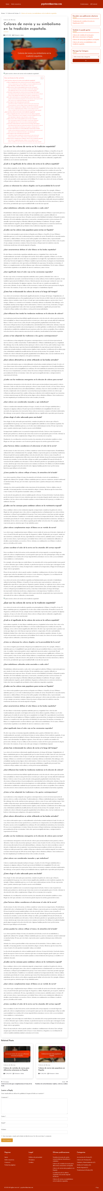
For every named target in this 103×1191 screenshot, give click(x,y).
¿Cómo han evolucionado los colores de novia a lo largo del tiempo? (23, 92)
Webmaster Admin (19, 35)
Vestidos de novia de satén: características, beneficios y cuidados (61, 1159)
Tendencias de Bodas (83, 1170)
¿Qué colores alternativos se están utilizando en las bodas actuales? (23, 97)
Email (3, 1123)
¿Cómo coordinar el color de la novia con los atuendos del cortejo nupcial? (24, 110)
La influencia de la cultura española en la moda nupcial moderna (61, 1174)
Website (3, 1129)
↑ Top (96, 1187)
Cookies (31, 1162)
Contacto (7, 1162)
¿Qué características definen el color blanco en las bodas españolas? (23, 88)
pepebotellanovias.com (51, 4)
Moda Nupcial (81, 1167)
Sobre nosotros (16, 4)
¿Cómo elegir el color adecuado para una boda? (18, 102)
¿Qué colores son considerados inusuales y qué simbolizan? (21, 100)
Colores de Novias (9, 19)
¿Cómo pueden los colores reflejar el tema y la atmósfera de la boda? (23, 105)
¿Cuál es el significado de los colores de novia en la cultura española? (23, 82)
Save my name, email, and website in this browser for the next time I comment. (27, 1136)
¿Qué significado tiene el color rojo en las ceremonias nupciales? (22, 90)
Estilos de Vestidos (82, 1165)
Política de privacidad (35, 1157)
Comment (4, 1097)
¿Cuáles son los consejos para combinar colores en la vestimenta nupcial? (24, 107)
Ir (86, 60)
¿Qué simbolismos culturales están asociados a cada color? (21, 85)
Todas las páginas (10, 1165)
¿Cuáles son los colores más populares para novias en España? (21, 87)
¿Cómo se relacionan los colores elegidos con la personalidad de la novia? (24, 84)
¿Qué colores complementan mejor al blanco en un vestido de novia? (23, 108)
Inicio (7, 4)
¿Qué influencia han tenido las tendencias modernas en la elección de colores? (25, 93)
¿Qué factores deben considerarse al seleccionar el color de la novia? (23, 103)
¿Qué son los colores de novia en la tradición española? (20, 80)
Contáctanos (84, 4)
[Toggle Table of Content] (41, 78)
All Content (93, 4)
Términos (32, 1160)
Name (3, 1116)
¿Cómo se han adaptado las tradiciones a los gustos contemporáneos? (23, 95)
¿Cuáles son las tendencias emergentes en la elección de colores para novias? (25, 98)
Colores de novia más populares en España (86, 39)
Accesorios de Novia (83, 1157)
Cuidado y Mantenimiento (85, 1162)
